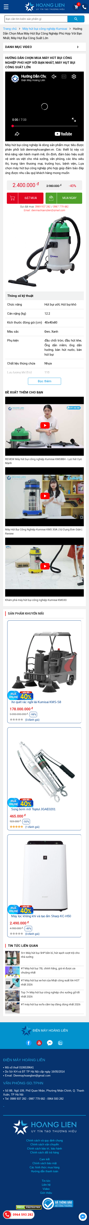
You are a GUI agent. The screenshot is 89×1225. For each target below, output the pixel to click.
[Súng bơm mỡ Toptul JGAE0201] (44, 769)
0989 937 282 (43, 206)
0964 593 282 (55, 1098)
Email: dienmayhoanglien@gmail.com (44, 210)
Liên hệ (46, 1184)
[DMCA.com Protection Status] (29, 1208)
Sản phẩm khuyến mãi (26, 613)
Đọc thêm (44, 381)
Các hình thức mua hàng (44, 1167)
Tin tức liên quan (23, 946)
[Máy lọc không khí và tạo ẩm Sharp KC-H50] (44, 876)
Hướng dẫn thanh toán (44, 1171)
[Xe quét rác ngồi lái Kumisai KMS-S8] (44, 662)
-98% (33, 714)
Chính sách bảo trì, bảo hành (44, 1148)
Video (46, 1188)
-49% (28, 928)
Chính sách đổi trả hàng (44, 1152)
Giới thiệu (46, 1192)
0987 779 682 (61, 206)
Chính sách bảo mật (44, 1163)
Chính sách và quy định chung (44, 1140)
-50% (26, 821)
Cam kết (45, 1159)
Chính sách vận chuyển (44, 1144)
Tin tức (46, 1180)
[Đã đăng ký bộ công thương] (57, 1208)
